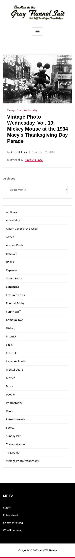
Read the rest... (34, 159)
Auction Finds (14, 245)
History (10, 328)
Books (10, 262)
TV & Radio (12, 452)
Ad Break (11, 212)
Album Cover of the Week (22, 228)
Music (9, 386)
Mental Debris (14, 369)
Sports (10, 427)
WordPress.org (12, 530)
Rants (9, 411)
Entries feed (10, 515)
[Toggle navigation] (37, 31)
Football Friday (15, 303)
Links (9, 345)
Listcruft (11, 353)
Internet (11, 336)
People (10, 394)
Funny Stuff (13, 311)
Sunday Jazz (13, 436)
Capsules (11, 270)
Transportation (15, 444)
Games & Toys (14, 320)
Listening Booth (16, 361)
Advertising (13, 220)
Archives (9, 178)
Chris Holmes (17, 152)
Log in (7, 507)
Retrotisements (15, 419)
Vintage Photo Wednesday (22, 110)
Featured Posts (15, 295)
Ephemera (12, 287)
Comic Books (14, 278)
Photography (14, 403)
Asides (10, 237)
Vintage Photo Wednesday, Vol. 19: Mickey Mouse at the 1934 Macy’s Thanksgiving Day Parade (37, 129)
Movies (10, 378)
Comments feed (13, 523)
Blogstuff (11, 253)
